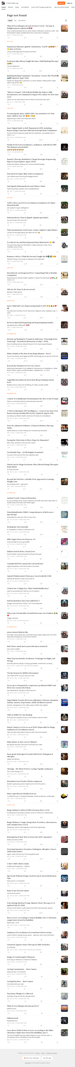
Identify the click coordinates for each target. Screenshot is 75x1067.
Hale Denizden (33, 665)
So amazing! (11, 947)
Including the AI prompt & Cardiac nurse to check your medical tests (30, 813)
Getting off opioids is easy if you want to (20, 579)
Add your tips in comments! (16, 972)
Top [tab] (15, 20)
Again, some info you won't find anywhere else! (23, 854)
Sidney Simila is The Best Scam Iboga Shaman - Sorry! (29, 354)
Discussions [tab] (22, 20)
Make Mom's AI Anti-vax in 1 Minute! (22, 742)
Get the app (47, 1058)
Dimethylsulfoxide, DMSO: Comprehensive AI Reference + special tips (30, 513)
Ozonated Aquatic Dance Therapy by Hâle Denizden (28, 945)
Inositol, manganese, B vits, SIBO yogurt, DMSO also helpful (27, 705)
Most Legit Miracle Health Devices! (21, 794)
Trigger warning (12, 618)
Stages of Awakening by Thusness (21, 957)
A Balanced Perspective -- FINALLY (18, 866)
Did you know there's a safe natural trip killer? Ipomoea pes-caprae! (29, 908)
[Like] (8, 71)
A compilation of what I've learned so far (20, 529)
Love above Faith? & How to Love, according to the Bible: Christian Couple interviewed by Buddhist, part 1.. (30, 1031)
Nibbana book (12, 1018)
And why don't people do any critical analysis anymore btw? (27, 717)
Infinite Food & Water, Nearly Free (21, 551)
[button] (3, 7)
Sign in (69, 3)
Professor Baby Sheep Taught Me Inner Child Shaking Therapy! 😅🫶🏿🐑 (32, 62)
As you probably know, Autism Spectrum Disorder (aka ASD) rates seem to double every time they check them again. (32, 502)
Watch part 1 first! (13, 923)
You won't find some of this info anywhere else (22, 455)
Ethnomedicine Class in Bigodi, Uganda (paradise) (27, 218)
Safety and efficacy (13, 759)
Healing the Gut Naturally (17, 527)
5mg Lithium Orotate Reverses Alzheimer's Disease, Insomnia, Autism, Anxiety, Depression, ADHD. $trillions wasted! (32, 701)
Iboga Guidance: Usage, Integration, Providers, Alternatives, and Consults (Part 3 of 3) (32, 823)
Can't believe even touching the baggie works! (22, 176)
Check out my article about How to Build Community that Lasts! (28, 99)
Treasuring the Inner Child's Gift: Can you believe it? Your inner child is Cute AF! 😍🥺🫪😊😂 (31, 115)
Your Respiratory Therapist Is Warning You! (21, 690)
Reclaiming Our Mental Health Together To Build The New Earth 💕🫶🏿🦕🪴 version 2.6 (32, 279)
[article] (37, 32)
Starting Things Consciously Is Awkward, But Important (25, 259)
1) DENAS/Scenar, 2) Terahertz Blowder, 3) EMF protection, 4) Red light (30, 796)
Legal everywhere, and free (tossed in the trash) (23, 566)
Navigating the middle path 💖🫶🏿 (18, 325)
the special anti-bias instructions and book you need (24, 744)
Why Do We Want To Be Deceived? (21, 289)
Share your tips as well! (15, 840)
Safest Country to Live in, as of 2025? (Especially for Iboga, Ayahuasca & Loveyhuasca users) (31, 728)
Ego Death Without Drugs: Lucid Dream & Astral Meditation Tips (31, 877)
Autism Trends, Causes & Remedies (21, 498)
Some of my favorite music (18, 891)
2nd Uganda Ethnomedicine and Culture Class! (26, 186)
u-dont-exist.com (17, 35)
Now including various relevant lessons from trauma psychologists (29, 344)
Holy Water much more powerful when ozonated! (27, 646)
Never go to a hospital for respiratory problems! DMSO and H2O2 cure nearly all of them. (31, 686)
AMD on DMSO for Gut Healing (19, 715)
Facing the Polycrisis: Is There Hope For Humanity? (28, 440)
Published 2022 (12, 1021)
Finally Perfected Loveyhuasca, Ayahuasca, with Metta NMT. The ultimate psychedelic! (32, 146)
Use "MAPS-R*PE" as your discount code (20, 676)
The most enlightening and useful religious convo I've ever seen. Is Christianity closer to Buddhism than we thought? (29, 1036)
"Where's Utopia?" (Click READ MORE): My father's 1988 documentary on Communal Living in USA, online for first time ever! (33, 94)
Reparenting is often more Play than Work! (21, 118)
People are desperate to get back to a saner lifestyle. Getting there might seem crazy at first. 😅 (31, 82)
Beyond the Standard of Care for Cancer (23, 366)
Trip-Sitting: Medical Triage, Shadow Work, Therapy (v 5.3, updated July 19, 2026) (31, 904)
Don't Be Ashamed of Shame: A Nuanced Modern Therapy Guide (30, 427)
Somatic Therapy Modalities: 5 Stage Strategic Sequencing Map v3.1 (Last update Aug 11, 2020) (31, 160)
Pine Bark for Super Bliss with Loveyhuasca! (25, 174)
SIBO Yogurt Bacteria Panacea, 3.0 (21, 539)
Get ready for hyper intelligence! (18, 208)
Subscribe (61, 3)
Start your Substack (32, 1058)
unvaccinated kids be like (17, 632)
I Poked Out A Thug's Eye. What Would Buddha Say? (28, 588)
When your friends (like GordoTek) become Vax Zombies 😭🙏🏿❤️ (32, 614)
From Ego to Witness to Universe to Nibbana (22, 960)
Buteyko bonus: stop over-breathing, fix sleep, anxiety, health (27, 385)
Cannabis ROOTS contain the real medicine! (25, 564)
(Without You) (11, 1008)
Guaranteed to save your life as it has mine (21, 517)
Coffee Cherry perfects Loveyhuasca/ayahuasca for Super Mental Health (31, 204)
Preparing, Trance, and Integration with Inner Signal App (26, 827)
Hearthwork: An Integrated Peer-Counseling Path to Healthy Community (32, 274)
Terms (43, 1053)
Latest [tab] (10, 20)
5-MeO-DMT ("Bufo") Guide (18, 864)
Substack (28, 1063)
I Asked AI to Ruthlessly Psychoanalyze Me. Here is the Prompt (32, 399)
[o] (64, 49)
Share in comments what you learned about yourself (24, 401)
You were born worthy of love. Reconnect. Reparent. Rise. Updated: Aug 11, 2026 (32, 312)
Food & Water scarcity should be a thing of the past (24, 554)
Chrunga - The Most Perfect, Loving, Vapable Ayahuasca (30, 769)
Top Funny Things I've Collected (20, 994)
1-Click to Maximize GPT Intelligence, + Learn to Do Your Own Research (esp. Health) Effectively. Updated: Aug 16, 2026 (32, 412)
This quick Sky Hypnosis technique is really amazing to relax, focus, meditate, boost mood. (29, 246)
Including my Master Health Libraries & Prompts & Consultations (29, 416)
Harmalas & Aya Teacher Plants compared (24, 781)
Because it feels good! (14, 292)
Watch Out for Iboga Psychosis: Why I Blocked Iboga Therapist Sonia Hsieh (32, 465)
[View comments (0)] (25, 56)
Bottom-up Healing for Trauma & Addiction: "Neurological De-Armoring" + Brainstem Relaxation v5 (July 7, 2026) (32, 340)
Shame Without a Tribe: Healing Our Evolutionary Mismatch (27, 430)
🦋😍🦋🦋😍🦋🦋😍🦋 (15, 150)
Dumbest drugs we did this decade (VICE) (21, 996)
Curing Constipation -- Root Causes (21, 969)
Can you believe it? (13, 66)
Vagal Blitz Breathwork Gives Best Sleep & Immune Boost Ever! (30, 381)
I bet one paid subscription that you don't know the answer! (27, 732)
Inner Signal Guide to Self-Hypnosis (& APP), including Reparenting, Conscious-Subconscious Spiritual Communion (32, 129)
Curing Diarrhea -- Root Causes (20, 981)
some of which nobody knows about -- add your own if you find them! (30, 935)
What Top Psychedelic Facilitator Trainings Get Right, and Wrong (31, 659)
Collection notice (51, 1053)
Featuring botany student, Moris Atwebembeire (23, 189)
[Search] (66, 20)
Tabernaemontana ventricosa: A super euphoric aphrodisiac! (32, 230)
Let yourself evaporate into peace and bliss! (21, 52)
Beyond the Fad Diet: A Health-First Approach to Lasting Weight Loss (30, 480)
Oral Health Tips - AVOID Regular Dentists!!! (25, 452)
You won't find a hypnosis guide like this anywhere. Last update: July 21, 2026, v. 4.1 (31, 134)
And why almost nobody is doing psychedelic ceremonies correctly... (30, 663)
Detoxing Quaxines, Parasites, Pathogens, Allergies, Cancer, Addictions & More (31, 850)
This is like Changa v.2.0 (15, 771)
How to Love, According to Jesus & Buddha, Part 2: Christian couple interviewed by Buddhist (31, 919)
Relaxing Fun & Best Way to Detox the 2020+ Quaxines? (29, 837)
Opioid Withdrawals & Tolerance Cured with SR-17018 (29, 576)
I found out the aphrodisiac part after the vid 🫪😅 (23, 232)
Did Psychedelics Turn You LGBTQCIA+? (23, 601)
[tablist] (17, 20)
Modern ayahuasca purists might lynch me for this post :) (26, 784)
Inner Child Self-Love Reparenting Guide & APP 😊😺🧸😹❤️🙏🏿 (32, 307)
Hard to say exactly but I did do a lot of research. (23, 591)
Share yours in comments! (16, 881)
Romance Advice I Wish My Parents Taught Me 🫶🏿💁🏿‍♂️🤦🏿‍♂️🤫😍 (31, 256)
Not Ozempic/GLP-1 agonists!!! (17, 484)
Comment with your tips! (15, 984)
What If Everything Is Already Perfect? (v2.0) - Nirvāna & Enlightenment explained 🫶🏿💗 (30, 27)
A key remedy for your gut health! (18, 542)
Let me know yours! (13, 893)
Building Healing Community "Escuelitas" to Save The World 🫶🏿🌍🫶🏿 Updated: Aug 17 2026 (33, 77)
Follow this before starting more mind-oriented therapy (25, 164)
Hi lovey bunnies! (13, 469)
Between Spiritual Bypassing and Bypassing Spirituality (30, 323)
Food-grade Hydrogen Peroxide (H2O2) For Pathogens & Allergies (30, 755)
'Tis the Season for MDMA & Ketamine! (23, 673)
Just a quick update (13, 649)
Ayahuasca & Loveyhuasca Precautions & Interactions (29, 932)
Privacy (37, 1053)
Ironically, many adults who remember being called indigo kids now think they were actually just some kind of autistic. (32, 636)
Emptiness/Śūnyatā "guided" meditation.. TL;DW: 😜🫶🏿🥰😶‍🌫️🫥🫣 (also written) (32, 48)
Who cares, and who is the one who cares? (21, 443)
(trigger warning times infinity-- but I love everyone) (24, 603)
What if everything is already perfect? (23, 1006)
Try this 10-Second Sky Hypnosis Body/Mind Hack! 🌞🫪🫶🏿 (31, 242)
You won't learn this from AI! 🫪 (17, 220)
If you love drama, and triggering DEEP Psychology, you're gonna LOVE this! (32, 356)
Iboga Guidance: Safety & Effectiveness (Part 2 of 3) (28, 810)
